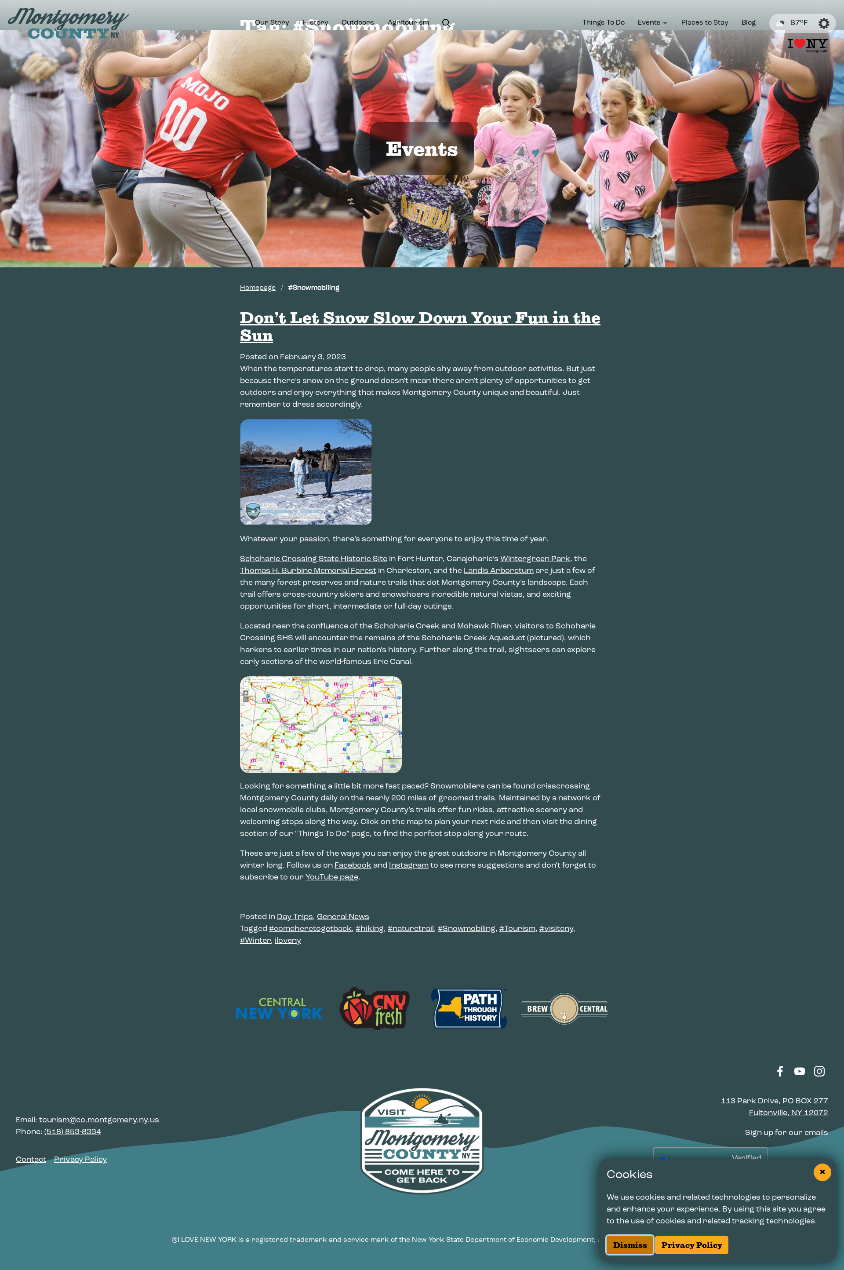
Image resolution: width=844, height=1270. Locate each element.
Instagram (409, 866)
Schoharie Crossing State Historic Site (313, 559)
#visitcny (556, 929)
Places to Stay (704, 22)
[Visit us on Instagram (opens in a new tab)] (819, 1071)
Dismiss (630, 1245)
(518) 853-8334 (72, 1132)
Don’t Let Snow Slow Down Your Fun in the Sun (420, 326)
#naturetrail (411, 929)
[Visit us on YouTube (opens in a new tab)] (799, 1071)
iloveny (288, 941)
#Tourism (517, 929)
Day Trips (295, 917)
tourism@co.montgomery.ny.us (99, 1120)
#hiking (370, 929)
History (315, 22)
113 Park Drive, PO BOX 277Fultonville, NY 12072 (774, 1107)
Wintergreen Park (535, 559)
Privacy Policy (692, 1245)
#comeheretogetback (310, 929)
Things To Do (603, 22)
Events (649, 22)
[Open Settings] (824, 23)
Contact (31, 1160)
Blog (749, 22)
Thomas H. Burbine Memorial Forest (308, 571)
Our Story (272, 22)
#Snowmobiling (466, 929)
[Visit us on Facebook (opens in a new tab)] (780, 1071)
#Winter (255, 941)
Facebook (353, 866)
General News (343, 917)
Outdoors (358, 22)
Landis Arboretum (499, 571)
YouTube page (332, 878)
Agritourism (408, 22)
